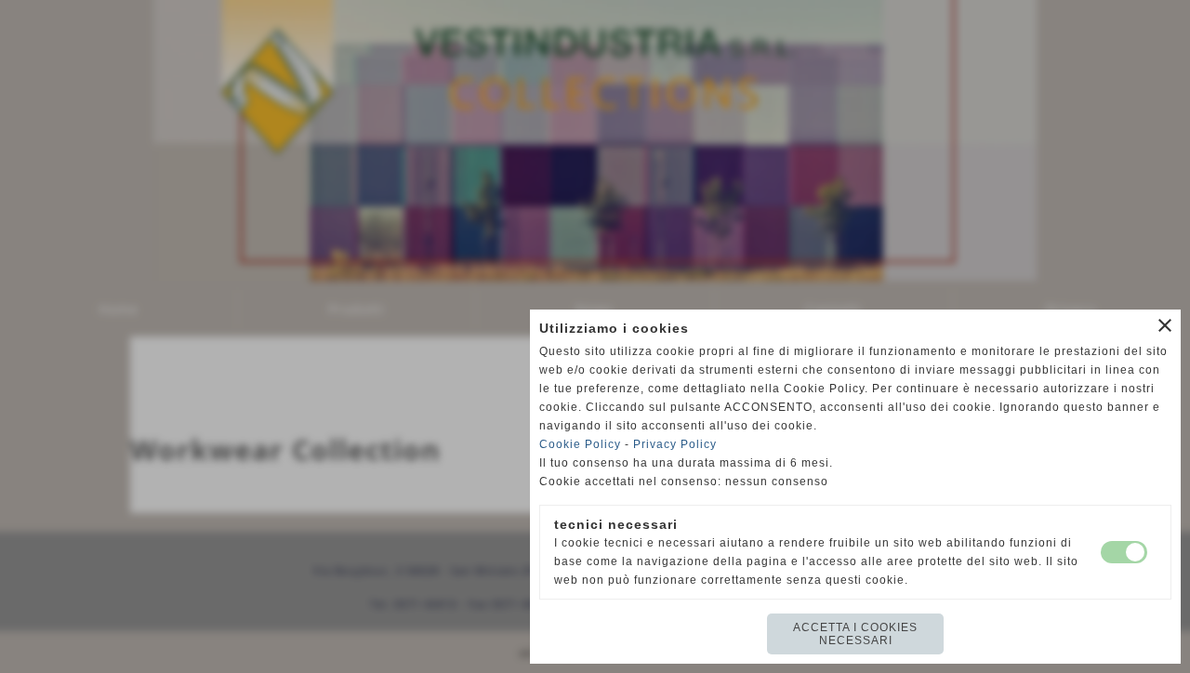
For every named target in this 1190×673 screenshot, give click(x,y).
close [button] (1165, 325)
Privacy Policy (675, 444)
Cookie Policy (580, 444)
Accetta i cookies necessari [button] (855, 634)
